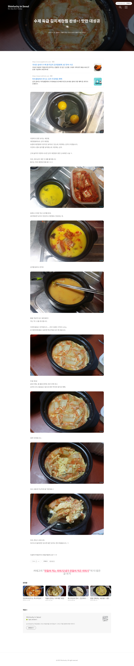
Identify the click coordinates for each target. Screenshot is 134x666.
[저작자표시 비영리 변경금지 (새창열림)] (52, 561)
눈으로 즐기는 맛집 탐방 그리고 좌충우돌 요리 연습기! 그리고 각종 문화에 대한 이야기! (50, 624)
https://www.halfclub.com (40, 76)
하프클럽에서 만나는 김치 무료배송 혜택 (47, 79)
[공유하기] (36, 561)
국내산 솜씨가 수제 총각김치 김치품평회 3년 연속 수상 (52, 64)
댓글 (25, 610)
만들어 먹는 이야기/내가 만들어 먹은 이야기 (66, 570)
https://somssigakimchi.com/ (41, 62)
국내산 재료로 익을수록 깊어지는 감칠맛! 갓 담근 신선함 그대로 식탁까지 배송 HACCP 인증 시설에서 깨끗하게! (60, 68)
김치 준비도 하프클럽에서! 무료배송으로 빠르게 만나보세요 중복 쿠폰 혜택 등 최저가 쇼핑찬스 (60, 82)
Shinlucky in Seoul (17, 6)
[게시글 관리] (38, 561)
